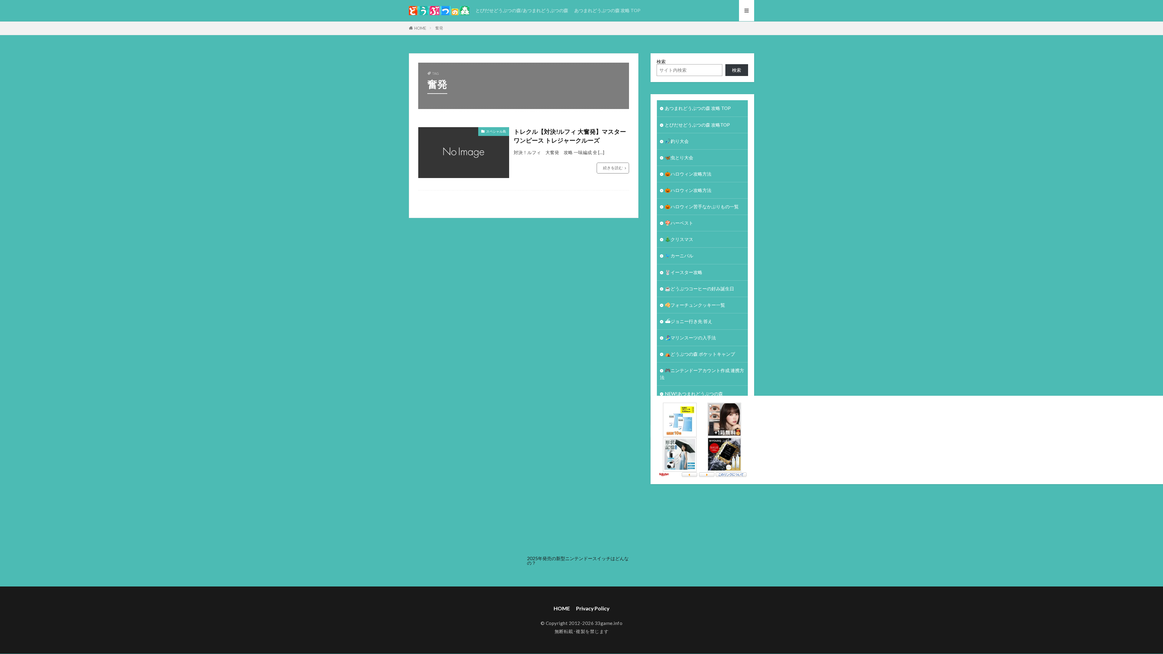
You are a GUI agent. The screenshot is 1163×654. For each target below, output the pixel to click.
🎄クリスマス (679, 239)
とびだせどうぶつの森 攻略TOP (697, 124)
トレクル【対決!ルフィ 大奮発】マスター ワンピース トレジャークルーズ (570, 136)
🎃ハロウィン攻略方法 (688, 174)
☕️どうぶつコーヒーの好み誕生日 (699, 288)
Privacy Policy (592, 608)
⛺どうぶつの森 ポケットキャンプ (700, 354)
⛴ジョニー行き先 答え (688, 321)
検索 (661, 61)
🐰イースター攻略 (683, 272)
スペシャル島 (496, 131)
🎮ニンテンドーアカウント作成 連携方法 (702, 374)
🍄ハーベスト (679, 223)
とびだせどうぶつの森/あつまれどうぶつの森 (521, 10)
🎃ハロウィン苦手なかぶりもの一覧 (702, 206)
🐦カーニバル (679, 255)
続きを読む (613, 167)
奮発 (439, 27)
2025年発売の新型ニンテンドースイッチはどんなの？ (578, 561)
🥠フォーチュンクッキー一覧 (695, 305)
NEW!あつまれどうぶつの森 (694, 393)
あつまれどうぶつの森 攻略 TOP (607, 10)
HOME (420, 28)
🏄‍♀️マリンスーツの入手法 (690, 337)
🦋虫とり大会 (679, 157)
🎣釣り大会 (677, 141)
